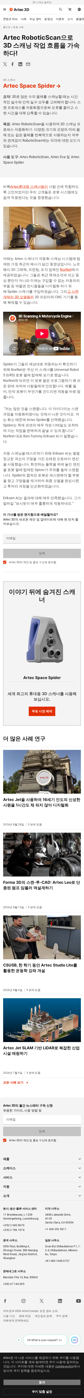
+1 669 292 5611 (55, 1229)
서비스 (8, 1177)
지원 (6, 1186)
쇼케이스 (9, 1168)
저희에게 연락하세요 (16, 1320)
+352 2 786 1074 (13, 1229)
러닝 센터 (35, 19)
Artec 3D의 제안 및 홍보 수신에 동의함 (32, 562)
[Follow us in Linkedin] (60, 1301)
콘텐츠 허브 (10, 19)
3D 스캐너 (9, 79)
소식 (70, 19)
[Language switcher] (79, 9)
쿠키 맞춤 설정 (42, 1391)
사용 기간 (9, 1316)
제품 (6, 1159)
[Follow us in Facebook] (5, 1301)
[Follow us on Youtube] (78, 1301)
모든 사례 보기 (13, 1082)
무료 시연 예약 (42, 711)
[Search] (60, 9)
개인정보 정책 (43, 1316)
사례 (24, 19)
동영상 (48, 19)
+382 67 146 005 (13, 1283)
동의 (42, 1382)
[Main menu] (4, 9)
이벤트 (60, 19)
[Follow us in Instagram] (23, 1301)
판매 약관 (25, 1316)
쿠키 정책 (62, 1316)
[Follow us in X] (42, 1301)
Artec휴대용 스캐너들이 (29, 187)
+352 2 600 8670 (13, 1225)
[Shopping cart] (70, 9)
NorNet (65, 270)
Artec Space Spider (29, 85)
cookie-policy (64, 1366)
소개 (6, 1196)
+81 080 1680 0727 (57, 1260)
